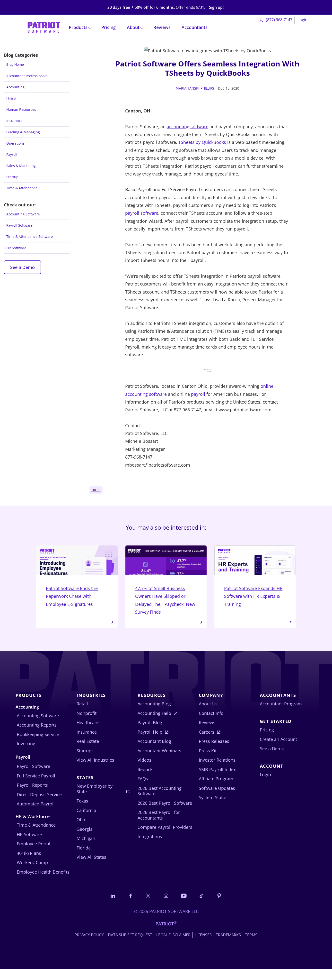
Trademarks (228, 935)
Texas (82, 801)
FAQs (143, 779)
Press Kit (208, 751)
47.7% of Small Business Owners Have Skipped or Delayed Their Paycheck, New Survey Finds (165, 600)
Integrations (150, 837)
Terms (251, 935)
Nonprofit (86, 713)
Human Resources (21, 109)
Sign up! (216, 7)
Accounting (15, 87)
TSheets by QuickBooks (202, 142)
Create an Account (278, 739)
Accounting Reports (37, 725)
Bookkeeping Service (38, 734)
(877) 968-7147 (278, 19)
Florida (84, 848)
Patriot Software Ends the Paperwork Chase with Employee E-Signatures (72, 596)
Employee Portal (33, 844)
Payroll (11, 154)
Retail (82, 704)
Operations (15, 143)
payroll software (141, 213)
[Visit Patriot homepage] (44, 27)
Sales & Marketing (21, 165)
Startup (12, 177)
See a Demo (22, 267)
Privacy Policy (89, 935)
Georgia (85, 829)
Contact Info (211, 713)
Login (302, 19)
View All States (91, 857)
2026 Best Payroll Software (165, 803)
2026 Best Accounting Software (160, 791)
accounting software (187, 126)
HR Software (16, 248)
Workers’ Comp (32, 862)
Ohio (82, 819)
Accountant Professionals (26, 76)
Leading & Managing (23, 132)
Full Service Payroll (36, 776)
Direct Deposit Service (39, 794)
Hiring (11, 98)
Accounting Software (23, 214)
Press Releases (214, 741)
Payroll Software (19, 225)
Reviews (162, 27)
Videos (144, 760)
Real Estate (88, 741)
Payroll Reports (32, 785)
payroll (198, 394)
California (86, 810)
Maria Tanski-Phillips (195, 88)
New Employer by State (95, 788)
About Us (208, 704)
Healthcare (88, 722)
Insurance (14, 120)
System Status (213, 797)
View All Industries (95, 760)
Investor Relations (217, 760)
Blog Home (15, 64)
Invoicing (26, 744)
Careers (206, 732)
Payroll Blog (150, 722)
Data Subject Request (130, 935)
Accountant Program (281, 704)
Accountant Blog (154, 741)
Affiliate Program (216, 779)
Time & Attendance (21, 188)
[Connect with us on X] (148, 895)
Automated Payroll (36, 804)
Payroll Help (150, 732)
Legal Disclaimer (173, 935)
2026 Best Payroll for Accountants (159, 815)
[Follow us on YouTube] (183, 895)
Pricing (108, 27)
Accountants (195, 27)
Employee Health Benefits (43, 872)
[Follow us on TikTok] (201, 895)
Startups (85, 751)
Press (96, 490)
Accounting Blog (154, 704)
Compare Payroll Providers (165, 827)
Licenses (203, 935)
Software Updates (217, 788)
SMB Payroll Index (217, 769)
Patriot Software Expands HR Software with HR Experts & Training (253, 596)
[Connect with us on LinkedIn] (112, 895)
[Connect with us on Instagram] (166, 895)
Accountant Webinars (159, 751)
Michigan (86, 838)
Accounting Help (154, 713)
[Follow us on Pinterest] (219, 895)
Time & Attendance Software (29, 236)
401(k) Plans (29, 853)
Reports (145, 769)
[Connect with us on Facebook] (130, 895)
